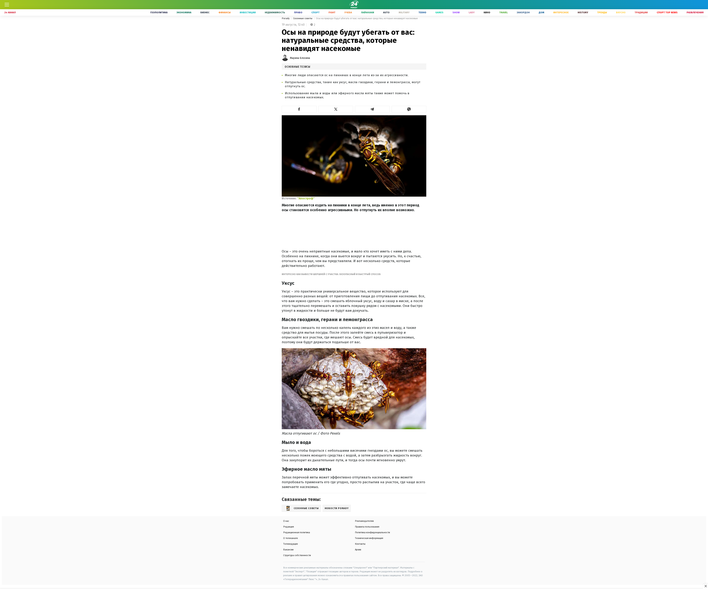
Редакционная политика (296, 532)
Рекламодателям (364, 521)
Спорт (315, 12)
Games (439, 12)
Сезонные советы (303, 18)
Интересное (561, 12)
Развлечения (695, 12)
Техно (422, 12)
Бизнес (204, 12)
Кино (487, 12)
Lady (472, 12)
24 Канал (10, 12)
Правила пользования (367, 526)
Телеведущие (290, 543)
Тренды (602, 12)
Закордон (523, 12)
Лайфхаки (367, 12)
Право (298, 12)
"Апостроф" (306, 198)
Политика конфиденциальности (372, 532)
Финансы (224, 12)
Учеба (348, 12)
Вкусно (621, 12)
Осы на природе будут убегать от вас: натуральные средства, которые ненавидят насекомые (367, 18)
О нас (286, 521)
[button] (299, 109)
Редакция (288, 526)
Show (456, 12)
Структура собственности (297, 555)
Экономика (184, 12)
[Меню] (7, 4)
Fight (332, 12)
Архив (358, 549)
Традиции (641, 12)
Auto (386, 12)
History (583, 12)
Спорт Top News (667, 12)
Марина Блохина (300, 58)
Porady (286, 18)
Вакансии (288, 549)
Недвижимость (275, 12)
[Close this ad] (705, 586)
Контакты (360, 543)
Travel (503, 12)
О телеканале (290, 538)
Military (404, 12)
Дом (541, 12)
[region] (354, 598)
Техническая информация (369, 538)
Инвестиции (248, 12)
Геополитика (159, 12)
